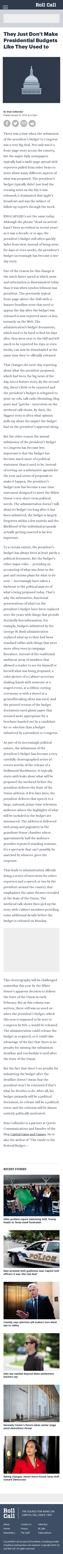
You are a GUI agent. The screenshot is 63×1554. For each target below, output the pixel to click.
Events (7, 1528)
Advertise (42, 1524)
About (6, 1524)
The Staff (25, 1532)
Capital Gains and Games (28, 1134)
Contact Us (26, 1524)
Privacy (24, 1528)
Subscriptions (44, 1532)
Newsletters (9, 1532)
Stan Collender (15, 112)
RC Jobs (41, 1528)
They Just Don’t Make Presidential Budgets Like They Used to (31, 40)
